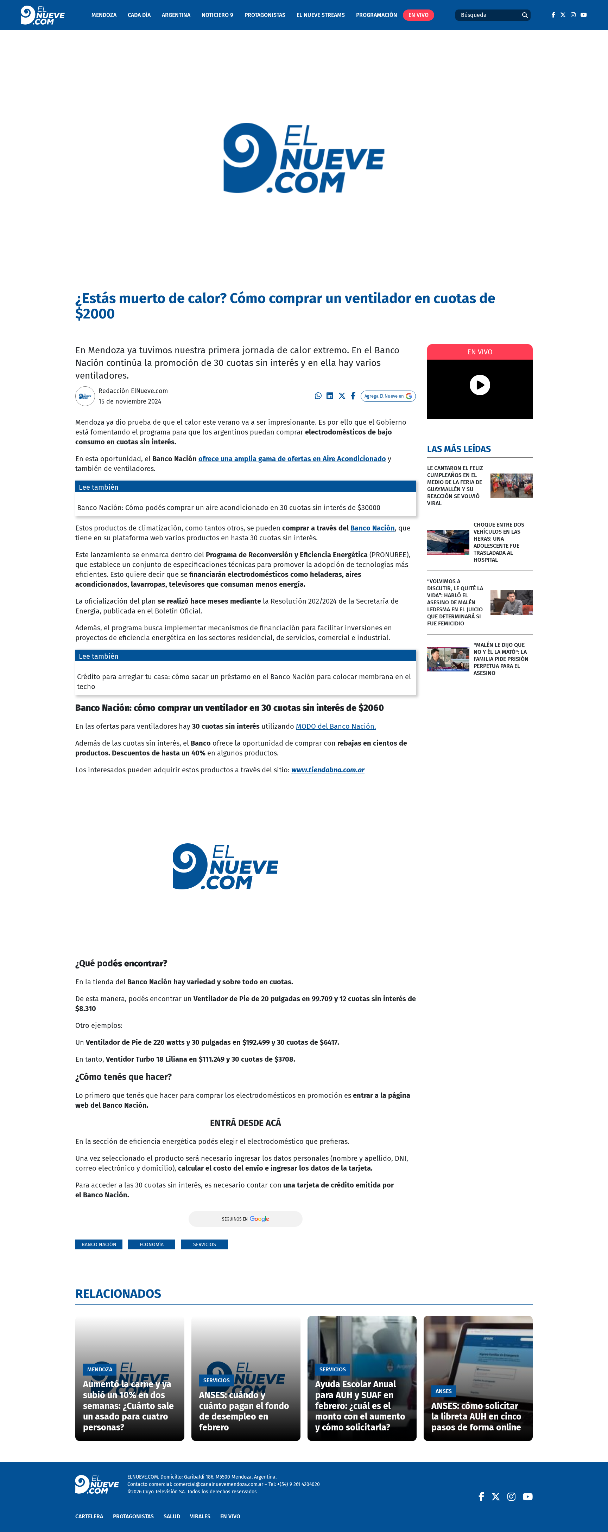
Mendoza (103, 15)
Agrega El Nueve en (384, 396)
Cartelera (89, 1516)
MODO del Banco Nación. (336, 726)
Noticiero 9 (217, 15)
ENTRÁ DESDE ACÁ (245, 1123)
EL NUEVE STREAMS (321, 15)
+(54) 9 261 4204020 (298, 1484)
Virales (200, 1516)
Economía (152, 1245)
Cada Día (139, 15)
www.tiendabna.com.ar (328, 770)
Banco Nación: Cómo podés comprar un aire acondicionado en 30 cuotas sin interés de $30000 (228, 507)
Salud (172, 1516)
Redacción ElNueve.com (133, 391)
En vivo (418, 15)
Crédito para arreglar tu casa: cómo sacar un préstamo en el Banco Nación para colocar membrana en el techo (244, 681)
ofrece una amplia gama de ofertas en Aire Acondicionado (292, 459)
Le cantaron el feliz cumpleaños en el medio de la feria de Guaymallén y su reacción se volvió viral (455, 486)
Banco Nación (372, 528)
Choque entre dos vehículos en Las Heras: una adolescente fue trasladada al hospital (499, 542)
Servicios (204, 1245)
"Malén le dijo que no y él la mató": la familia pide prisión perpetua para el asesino (501, 659)
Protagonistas (265, 15)
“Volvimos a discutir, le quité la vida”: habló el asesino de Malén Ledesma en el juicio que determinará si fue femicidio (455, 602)
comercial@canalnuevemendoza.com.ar (218, 1484)
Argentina (176, 15)
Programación (376, 15)
